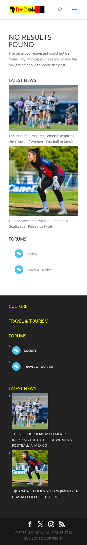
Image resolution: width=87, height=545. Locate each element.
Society (31, 254)
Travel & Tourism (39, 270)
